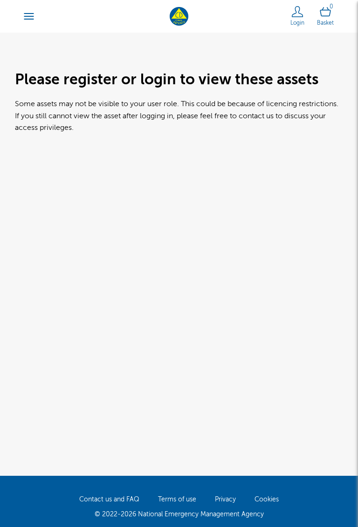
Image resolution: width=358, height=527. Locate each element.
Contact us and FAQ (109, 499)
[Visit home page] (179, 16)
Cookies (267, 499)
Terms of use (177, 499)
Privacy (225, 499)
